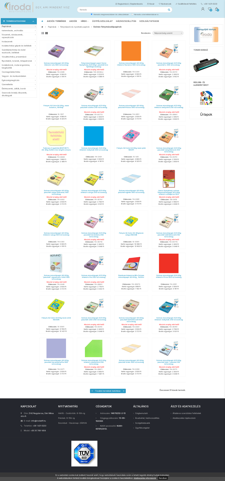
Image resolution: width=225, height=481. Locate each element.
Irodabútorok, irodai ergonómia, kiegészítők (16, 66)
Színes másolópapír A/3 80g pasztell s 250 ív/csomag (168, 64)
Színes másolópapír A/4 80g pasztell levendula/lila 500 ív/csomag (56, 362)
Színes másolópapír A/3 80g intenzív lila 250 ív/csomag (93, 276)
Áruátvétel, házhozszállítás (147, 418)
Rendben (163, 478)
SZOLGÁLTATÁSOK (149, 21)
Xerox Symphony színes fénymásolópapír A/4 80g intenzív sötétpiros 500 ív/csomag (169, 193)
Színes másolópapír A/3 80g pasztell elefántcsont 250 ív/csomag (168, 235)
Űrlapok (206, 114)
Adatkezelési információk (145, 478)
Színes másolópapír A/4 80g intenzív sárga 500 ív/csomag (56, 234)
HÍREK (84, 21)
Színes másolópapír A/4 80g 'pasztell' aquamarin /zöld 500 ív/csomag (56, 277)
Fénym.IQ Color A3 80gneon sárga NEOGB (131, 234)
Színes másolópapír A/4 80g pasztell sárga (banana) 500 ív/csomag (56, 192)
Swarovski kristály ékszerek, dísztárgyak (14, 94)
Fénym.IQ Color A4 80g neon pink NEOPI (131, 149)
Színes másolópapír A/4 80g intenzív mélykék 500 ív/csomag (94, 149)
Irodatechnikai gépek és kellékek (17, 46)
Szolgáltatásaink (142, 423)
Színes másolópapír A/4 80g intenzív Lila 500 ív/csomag (56, 64)
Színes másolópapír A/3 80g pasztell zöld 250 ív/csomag (93, 319)
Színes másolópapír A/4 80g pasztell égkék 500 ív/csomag (131, 191)
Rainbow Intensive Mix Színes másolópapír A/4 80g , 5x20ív (131, 276)
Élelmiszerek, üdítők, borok (14, 88)
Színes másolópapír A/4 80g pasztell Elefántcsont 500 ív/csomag (131, 319)
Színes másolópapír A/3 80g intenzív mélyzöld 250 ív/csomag (168, 106)
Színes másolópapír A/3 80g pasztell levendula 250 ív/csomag (93, 235)
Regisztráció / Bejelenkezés (130, 4)
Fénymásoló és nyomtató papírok (75, 27)
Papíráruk (6, 26)
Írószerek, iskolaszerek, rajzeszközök (12, 36)
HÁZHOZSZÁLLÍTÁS (126, 21)
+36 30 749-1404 (38, 430)
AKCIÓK (73, 21)
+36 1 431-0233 (210, 4)
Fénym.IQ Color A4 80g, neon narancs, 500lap (56, 106)
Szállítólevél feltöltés (187, 4)
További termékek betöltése (108, 391)
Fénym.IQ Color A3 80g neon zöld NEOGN (56, 319)
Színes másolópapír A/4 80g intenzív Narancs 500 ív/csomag (131, 64)
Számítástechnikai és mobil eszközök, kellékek (13, 51)
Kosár (151, 4)
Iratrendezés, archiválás (12, 30)
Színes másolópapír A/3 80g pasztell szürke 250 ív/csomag (93, 106)
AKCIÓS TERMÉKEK (56, 21)
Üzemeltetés (7, 84)
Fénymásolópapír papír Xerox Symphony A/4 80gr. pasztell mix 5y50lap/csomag (93, 65)
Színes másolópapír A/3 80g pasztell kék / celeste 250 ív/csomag (168, 362)
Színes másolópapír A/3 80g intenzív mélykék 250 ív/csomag (169, 319)
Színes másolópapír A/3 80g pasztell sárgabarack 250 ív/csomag (168, 150)
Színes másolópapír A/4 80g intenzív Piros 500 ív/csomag (169, 276)
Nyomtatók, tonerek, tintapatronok (17, 61)
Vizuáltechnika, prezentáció (14, 57)
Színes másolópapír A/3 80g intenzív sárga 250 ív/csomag (94, 191)
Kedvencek (166, 4)
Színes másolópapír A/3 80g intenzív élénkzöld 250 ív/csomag (93, 362)
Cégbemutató (141, 413)
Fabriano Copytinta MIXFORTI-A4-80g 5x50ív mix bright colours (56, 149)
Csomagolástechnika (11, 72)
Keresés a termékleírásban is (146, 14)
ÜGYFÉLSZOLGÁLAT (102, 21)
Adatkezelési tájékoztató (184, 418)
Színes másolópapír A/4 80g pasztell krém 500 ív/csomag (131, 361)
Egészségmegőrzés (10, 80)
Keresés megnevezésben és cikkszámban (111, 14)
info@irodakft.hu (38, 421)
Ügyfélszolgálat (142, 428)
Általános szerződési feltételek (187, 413)
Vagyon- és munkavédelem (14, 76)
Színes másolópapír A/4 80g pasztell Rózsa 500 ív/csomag (131, 106)
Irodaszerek (7, 41)
